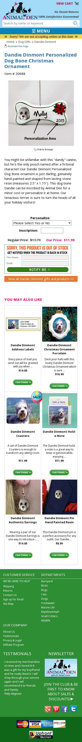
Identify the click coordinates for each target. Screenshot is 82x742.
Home (10, 42)
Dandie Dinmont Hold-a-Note (59, 434)
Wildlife (45, 620)
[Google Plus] (48, 711)
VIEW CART (64, 3)
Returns (7, 590)
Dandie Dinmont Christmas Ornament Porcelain (59, 349)
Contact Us (10, 595)
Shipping (8, 586)
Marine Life (48, 607)
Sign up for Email (13, 599)
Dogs (44, 599)
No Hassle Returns (66, 12)
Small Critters (49, 616)
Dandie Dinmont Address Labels (23, 347)
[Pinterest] (56, 711)
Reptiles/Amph (50, 612)
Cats (44, 594)
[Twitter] (73, 711)
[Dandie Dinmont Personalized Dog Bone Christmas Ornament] (41, 151)
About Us (9, 632)
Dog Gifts (24, 42)
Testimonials (11, 636)
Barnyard (47, 581)
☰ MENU (41, 31)
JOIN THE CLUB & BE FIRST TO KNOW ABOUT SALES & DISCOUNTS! (61, 691)
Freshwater (48, 603)
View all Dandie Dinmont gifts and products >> (41, 279)
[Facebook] (64, 711)
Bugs (44, 590)
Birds (44, 585)
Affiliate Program (13, 645)
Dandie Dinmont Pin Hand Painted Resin (59, 520)
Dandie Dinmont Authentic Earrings (23, 520)
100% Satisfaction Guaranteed (58, 17)
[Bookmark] (16, 47)
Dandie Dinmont (45, 42)
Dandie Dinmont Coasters (23, 434)
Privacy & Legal (12, 640)
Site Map (8, 604)
